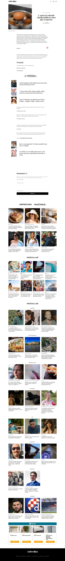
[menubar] (53, 1)
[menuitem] (53, 1)
